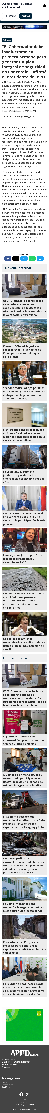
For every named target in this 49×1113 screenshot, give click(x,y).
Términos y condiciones (24, 1104)
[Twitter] (28, 1094)
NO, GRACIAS (10, 16)
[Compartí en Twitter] (15, 258)
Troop (33, 1109)
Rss (24, 1099)
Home (4, 1082)
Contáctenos (7, 1087)
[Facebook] (21, 1094)
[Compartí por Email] (24, 258)
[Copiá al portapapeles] (40, 258)
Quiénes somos (8, 1084)
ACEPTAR (26, 16)
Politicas (7, 40)
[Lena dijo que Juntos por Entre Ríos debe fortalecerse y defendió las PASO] (24, 540)
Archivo (24, 1102)
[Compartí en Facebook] (7, 258)
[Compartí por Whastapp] (32, 258)
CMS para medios (20, 1109)
